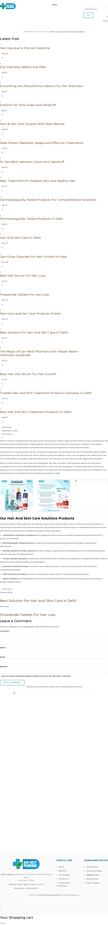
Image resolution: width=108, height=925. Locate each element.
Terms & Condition (94, 871)
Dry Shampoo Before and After (23, 67)
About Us (62, 871)
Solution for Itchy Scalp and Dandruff (28, 105)
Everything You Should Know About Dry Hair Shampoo (41, 86)
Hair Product (40, 32)
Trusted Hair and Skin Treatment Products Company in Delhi (46, 393)
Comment (5, 631)
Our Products (64, 875)
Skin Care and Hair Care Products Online (30, 313)
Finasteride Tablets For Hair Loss (24, 294)
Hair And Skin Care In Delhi (20, 237)
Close (2, 923)
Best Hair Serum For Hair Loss (22, 275)
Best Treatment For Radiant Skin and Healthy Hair (38, 181)
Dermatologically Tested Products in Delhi (31, 219)
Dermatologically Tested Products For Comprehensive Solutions (48, 200)
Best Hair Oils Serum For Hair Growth (28, 374)
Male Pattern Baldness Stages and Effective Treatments (41, 143)
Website (3, 667)
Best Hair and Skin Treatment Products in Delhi (36, 412)
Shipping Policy (92, 875)
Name (3, 648)
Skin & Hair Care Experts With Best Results (32, 124)
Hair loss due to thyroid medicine (25, 48)
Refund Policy (92, 879)
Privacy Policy (92, 867)
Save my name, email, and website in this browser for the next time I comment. (36, 676)
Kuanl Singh (7, 427)
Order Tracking (92, 883)
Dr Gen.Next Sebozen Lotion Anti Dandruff (32, 162)
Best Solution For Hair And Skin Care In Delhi (34, 332)
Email (3, 657)
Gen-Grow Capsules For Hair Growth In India (33, 256)
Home (27, 32)
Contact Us (63, 879)
